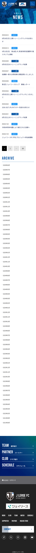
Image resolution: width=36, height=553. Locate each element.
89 (23, 148)
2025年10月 (6, 211)
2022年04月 (6, 404)
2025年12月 (6, 202)
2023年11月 (6, 317)
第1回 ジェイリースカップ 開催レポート (16, 84)
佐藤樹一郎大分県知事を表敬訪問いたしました (18, 74)
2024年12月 (6, 257)
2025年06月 (6, 229)
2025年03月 (6, 243)
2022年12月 (6, 367)
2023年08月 (6, 331)
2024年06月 (6, 285)
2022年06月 (6, 395)
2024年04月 (6, 294)
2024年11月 (6, 262)
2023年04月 (6, 349)
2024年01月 (6, 308)
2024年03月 (6, 298)
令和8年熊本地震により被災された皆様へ (16, 127)
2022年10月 (6, 377)
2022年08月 (6, 386)
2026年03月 (6, 188)
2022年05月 (6, 400)
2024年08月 (6, 275)
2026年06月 (6, 174)
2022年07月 (6, 390)
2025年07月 (6, 225)
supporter (5, 521)
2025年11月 (6, 206)
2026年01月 (6, 197)
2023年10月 (6, 321)
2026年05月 (6, 179)
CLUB (9, 515)
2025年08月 (6, 220)
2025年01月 (6, 252)
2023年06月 (6, 340)
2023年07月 (6, 335)
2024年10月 (6, 266)
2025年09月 (6, 216)
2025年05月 (6, 234)
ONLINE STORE (24, 521)
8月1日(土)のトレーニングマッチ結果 (14, 117)
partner (14, 521)
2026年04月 (6, 183)
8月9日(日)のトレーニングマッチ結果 (14, 64)
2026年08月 (6, 165)
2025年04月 (6, 239)
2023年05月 (6, 344)
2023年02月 (6, 358)
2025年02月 (6, 248)
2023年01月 (6, 363)
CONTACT (7, 529)
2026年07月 (6, 170)
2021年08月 (6, 423)
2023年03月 (6, 354)
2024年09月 (6, 271)
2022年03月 (6, 409)
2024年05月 (6, 289)
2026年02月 (6, 193)
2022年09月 (6, 381)
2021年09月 (6, 418)
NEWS (3, 515)
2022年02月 (6, 413)
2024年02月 (6, 303)
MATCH (22, 515)
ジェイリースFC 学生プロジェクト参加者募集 (17, 137)
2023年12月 (6, 312)
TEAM (16, 515)
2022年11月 (6, 372)
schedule (30, 515)
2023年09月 (6, 326)
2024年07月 (6, 280)
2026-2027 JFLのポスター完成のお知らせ (16, 107)
